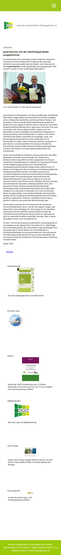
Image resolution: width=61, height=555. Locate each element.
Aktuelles (8, 252)
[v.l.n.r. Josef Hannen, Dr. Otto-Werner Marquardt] (24, 103)
